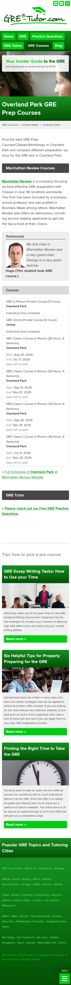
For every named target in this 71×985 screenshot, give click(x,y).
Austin (16, 879)
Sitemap (59, 868)
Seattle (54, 937)
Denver (47, 884)
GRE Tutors (13, 46)
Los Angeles (51, 900)
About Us (30, 868)
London (37, 900)
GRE (22, 36)
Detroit (58, 884)
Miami (5, 916)
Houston (56, 895)
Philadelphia (23, 921)
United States (30, 125)
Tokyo (20, 942)
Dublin (15, 895)
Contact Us (45, 868)
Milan (14, 916)
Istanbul (6, 900)
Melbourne (8, 905)
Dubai (5, 895)
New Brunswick (40, 916)
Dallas (36, 884)
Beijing (26, 879)
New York (8, 921)
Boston (47, 879)
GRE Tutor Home (12, 868)
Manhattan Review (17, 181)
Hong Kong (42, 895)
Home (8, 36)
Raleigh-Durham (56, 921)
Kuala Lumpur (22, 900)
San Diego (8, 937)
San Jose (42, 937)
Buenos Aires (10, 884)
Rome (5, 926)
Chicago (26, 884)
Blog (58, 46)
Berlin (36, 879)
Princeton (38, 921)
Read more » (16, 639)
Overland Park (51, 125)
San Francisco (25, 937)
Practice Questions (47, 36)
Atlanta (6, 879)
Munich (24, 916)
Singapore (8, 942)
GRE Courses (38, 46)
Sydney (30, 942)
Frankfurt (27, 895)
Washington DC (46, 942)
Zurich (62, 942)
